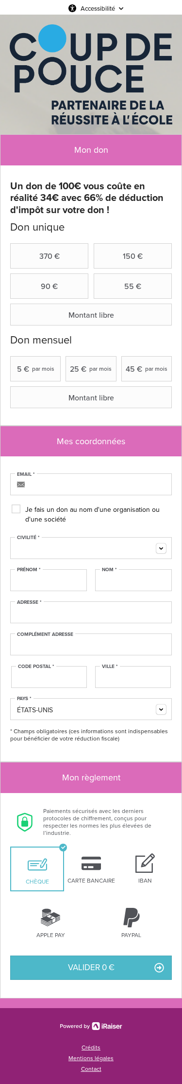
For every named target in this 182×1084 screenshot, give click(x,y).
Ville (110, 666)
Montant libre (91, 314)
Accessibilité (98, 8)
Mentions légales (91, 1058)
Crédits (91, 1047)
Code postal (36, 666)
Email (26, 474)
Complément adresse (45, 634)
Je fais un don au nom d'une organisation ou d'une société (92, 514)
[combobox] (91, 548)
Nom (109, 570)
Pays (24, 699)
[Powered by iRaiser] (91, 1026)
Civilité (28, 538)
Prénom (29, 570)
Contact (91, 1069)
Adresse (29, 602)
